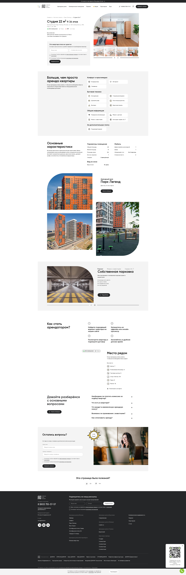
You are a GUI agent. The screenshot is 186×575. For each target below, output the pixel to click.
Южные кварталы (74, 540)
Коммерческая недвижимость (137, 515)
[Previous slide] (104, 58)
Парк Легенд (67, 17)
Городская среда (57, 560)
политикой (53, 55)
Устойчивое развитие (124, 560)
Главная (49, 17)
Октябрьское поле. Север (76, 528)
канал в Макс (172, 561)
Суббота (101, 525)
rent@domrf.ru (41, 520)
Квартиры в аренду (104, 536)
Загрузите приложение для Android (44, 509)
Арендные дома (62, 6)
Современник (103, 518)
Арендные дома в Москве (76, 515)
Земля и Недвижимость (44, 560)
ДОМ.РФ (52, 557)
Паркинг (88, 6)
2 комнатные (102, 544)
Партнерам (103, 6)
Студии (101, 539)
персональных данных (71, 54)
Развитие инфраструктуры (116, 557)
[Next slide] (128, 58)
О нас (130, 523)
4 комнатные (102, 549)
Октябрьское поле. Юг (75, 531)
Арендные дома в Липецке (106, 522)
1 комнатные (102, 541)
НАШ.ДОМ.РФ (80, 557)
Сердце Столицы (74, 533)
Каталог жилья (58, 17)
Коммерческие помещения (76, 6)
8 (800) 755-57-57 (126, 6)
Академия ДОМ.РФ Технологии (93, 560)
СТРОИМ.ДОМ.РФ (102, 557)
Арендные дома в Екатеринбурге (78, 537)
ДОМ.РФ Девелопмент (131, 557)
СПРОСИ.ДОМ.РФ (61, 557)
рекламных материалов (72, 58)
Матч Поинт (72, 525)
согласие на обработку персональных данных (70, 567)
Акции (96, 6)
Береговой (102, 532)
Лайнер (71, 518)
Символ (71, 520)
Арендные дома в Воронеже (107, 515)
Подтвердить (113, 571)
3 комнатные (102, 546)
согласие (91, 571)
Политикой (94, 567)
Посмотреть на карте (115, 388)
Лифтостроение (90, 557)
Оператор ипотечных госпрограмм (73, 560)
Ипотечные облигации (110, 560)
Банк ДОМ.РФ (71, 557)
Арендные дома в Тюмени (106, 529)
